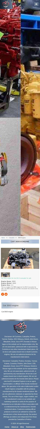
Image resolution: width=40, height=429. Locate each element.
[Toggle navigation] (36, 4)
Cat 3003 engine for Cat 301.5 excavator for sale (16, 278)
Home (3, 237)
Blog (22, 427)
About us (14, 427)
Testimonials (30, 427)
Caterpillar (11, 237)
